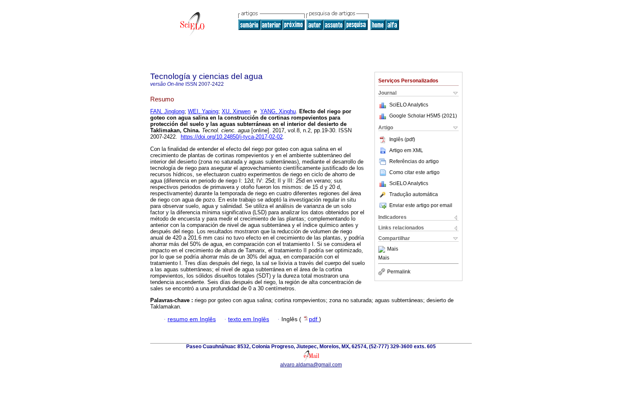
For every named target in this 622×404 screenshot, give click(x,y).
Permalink (398, 272)
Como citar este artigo (414, 172)
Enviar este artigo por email (420, 205)
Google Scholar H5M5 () (423, 116)
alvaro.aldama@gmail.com (311, 365)
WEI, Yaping (203, 111)
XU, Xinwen (236, 111)
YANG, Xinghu (278, 111)
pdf (314, 319)
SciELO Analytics (408, 105)
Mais (392, 249)
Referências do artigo (414, 161)
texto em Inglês (248, 319)
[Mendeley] (382, 249)
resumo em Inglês (192, 319)
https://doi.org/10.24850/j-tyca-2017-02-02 (232, 137)
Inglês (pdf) (402, 139)
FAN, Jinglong (167, 111)
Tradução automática (413, 194)
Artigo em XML (406, 150)
